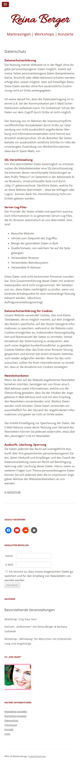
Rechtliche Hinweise (15, 716)
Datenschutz (11, 720)
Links (7, 733)
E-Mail (9, 564)
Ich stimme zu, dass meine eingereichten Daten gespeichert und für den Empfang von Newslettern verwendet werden (39, 576)
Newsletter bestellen (15, 711)
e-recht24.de (12, 492)
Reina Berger (40, 20)
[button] (5, 4)
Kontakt (8, 729)
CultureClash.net (37, 756)
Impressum (10, 725)
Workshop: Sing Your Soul (20, 619)
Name (9, 556)
